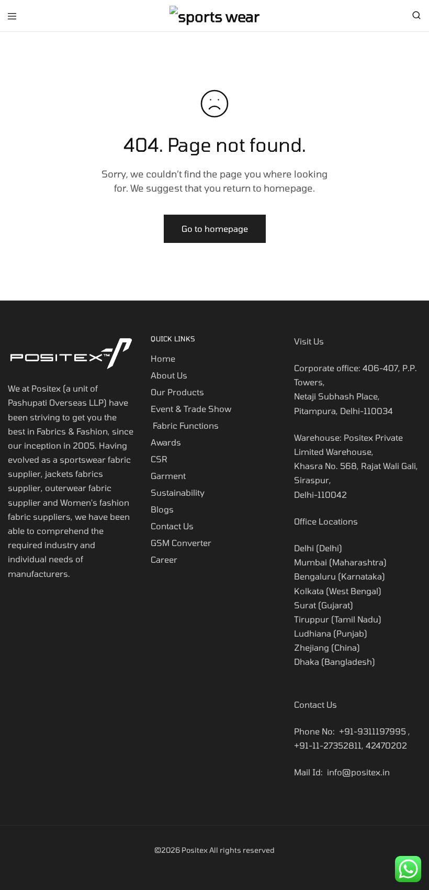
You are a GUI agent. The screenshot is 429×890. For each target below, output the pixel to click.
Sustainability (179, 492)
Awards (166, 442)
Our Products (177, 392)
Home (163, 358)
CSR (159, 459)
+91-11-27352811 (328, 745)
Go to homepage (215, 228)
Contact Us (172, 526)
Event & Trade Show (191, 409)
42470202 (386, 745)
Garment (168, 476)
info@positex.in (358, 772)
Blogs (162, 509)
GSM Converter (181, 543)
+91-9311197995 (372, 731)
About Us (169, 375)
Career (164, 559)
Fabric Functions (185, 425)
